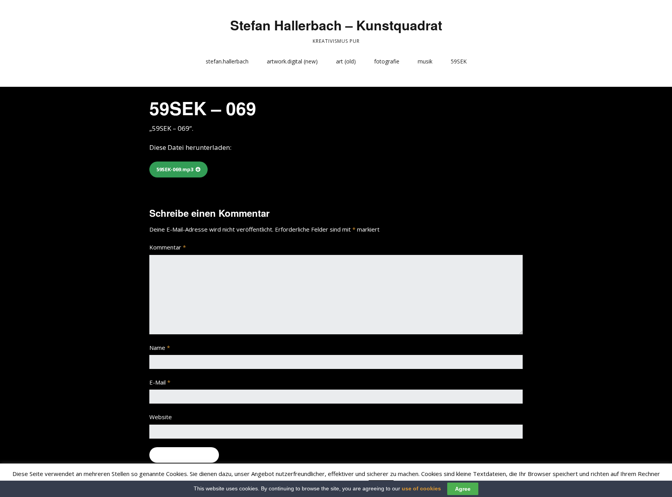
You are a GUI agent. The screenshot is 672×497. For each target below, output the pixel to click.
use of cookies (421, 488)
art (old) (346, 61)
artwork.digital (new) (292, 61)
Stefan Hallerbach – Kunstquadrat (336, 25)
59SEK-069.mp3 (174, 169)
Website (160, 417)
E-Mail (159, 382)
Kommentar (167, 247)
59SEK (459, 61)
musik (425, 61)
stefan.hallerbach (227, 61)
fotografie (386, 61)
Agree (463, 489)
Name (159, 347)
